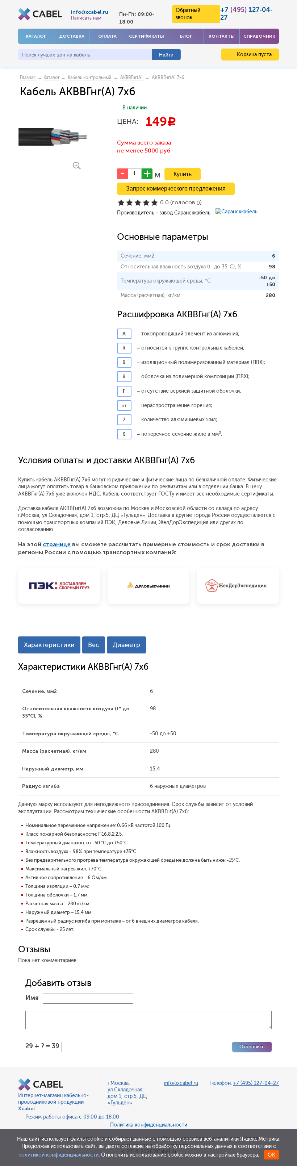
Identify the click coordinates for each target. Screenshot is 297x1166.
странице (57, 544)
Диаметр (126, 645)
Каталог (36, 36)
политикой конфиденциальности (58, 1155)
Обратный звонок (188, 14)
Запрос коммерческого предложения (176, 188)
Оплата (107, 36)
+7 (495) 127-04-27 (256, 1083)
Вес (93, 645)
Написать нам (86, 18)
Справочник (259, 36)
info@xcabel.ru (89, 12)
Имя (32, 998)
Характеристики (49, 645)
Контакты (222, 36)
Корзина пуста (253, 54)
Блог (186, 36)
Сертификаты (146, 36)
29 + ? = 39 (42, 1046)
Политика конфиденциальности (148, 1125)
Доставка (71, 36)
